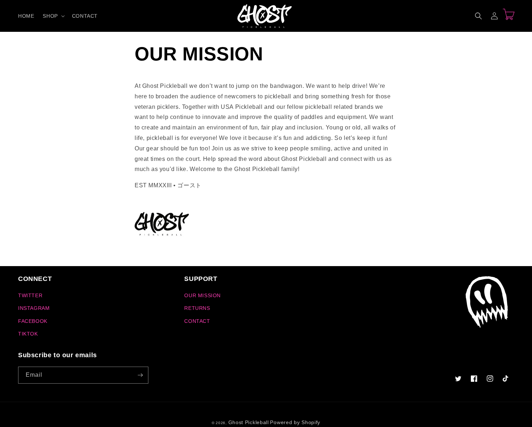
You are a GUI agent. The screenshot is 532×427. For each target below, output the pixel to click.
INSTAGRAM (34, 308)
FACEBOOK (32, 321)
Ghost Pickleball (248, 422)
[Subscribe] (140, 375)
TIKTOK (28, 334)
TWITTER (30, 295)
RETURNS (197, 308)
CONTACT (197, 321)
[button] (52, 16)
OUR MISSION (202, 295)
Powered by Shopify (295, 422)
